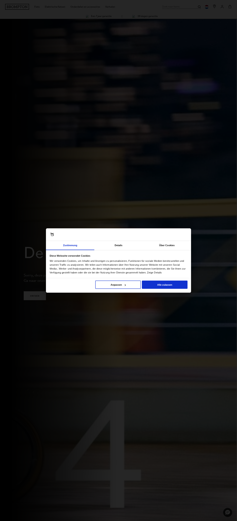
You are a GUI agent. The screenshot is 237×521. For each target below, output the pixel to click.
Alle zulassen (164, 284)
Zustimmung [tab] (70, 245)
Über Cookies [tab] (167, 245)
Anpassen (116, 284)
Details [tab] (119, 245)
